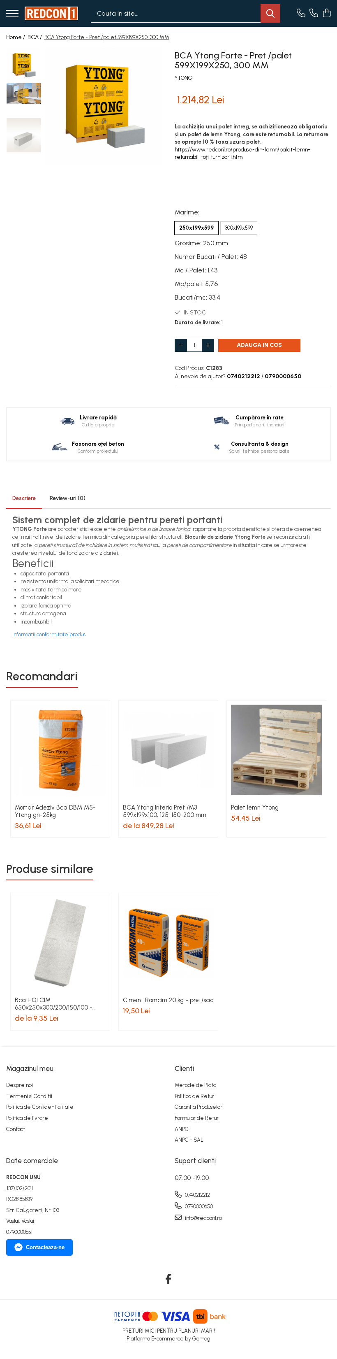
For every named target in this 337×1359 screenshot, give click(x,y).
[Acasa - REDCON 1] (51, 14)
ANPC (182, 1129)
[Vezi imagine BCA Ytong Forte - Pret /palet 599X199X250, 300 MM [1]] (24, 93)
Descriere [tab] (24, 498)
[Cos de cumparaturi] (326, 14)
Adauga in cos (259, 345)
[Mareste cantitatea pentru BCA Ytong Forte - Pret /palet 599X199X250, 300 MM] (208, 345)
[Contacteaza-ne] (301, 14)
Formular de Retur (197, 1118)
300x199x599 (239, 228)
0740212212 (197, 1195)
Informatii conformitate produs (48, 634)
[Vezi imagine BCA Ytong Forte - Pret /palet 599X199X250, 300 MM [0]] (24, 65)
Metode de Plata (195, 1085)
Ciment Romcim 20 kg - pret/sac (168, 1000)
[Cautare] (270, 13)
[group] (103, 106)
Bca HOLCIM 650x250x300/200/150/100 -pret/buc (53, 1003)
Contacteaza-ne (45, 1247)
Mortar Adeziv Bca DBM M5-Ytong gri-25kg (55, 811)
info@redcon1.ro (203, 1218)
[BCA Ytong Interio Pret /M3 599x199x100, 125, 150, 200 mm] (168, 750)
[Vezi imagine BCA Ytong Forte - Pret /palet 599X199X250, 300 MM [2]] (24, 135)
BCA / (35, 37)
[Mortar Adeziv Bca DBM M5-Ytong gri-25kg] (60, 750)
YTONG (183, 78)
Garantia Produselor (198, 1107)
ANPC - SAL (189, 1140)
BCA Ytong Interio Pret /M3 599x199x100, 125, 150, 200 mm (164, 811)
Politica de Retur (194, 1096)
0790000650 (198, 1206)
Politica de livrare (27, 1118)
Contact (15, 1129)
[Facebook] (169, 1279)
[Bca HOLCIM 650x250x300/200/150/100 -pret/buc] (60, 942)
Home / (16, 37)
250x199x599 (196, 228)
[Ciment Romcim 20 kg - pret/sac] (168, 942)
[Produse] (12, 14)
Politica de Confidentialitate (40, 1107)
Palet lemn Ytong (255, 807)
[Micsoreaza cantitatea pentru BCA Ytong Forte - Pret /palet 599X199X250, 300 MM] (181, 345)
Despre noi (19, 1085)
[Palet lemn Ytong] (276, 750)
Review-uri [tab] (67, 498)
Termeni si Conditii (29, 1096)
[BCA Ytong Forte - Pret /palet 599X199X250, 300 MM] (103, 106)
